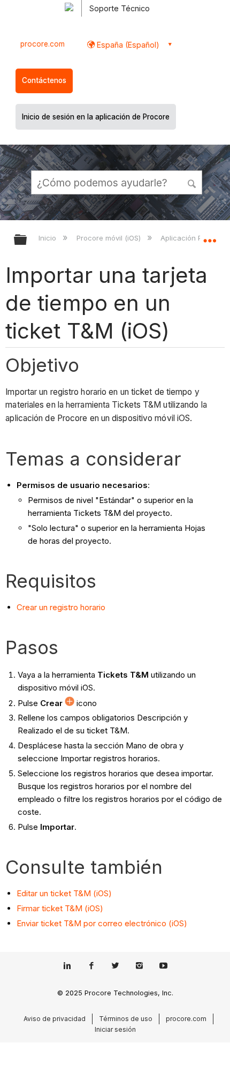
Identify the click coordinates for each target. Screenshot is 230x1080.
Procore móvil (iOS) (109, 238)
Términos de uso (125, 1019)
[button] (192, 182)
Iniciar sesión (115, 1029)
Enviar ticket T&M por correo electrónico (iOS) (102, 923)
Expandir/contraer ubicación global (209, 236)
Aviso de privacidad (55, 1019)
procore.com (42, 44)
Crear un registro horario (61, 607)
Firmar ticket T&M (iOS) (60, 908)
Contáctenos (44, 80)
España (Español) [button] (127, 44)
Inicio (48, 238)
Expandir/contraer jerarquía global (27, 240)
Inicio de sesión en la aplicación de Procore (96, 116)
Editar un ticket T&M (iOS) (64, 893)
